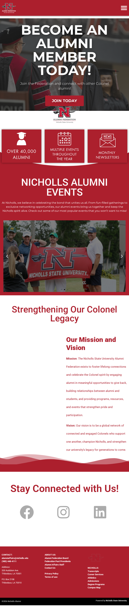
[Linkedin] (100, 512)
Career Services (95, 574)
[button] (124, 8)
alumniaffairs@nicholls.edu (15, 558)
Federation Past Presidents (58, 561)
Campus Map (94, 587)
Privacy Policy (51, 573)
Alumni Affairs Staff (54, 564)
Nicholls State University (116, 601)
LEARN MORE (64, 272)
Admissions (93, 581)
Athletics (92, 578)
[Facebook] (26, 512)
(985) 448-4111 (9, 561)
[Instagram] (63, 512)
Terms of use (51, 577)
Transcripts (93, 571)
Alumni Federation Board (56, 558)
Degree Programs (96, 584)
